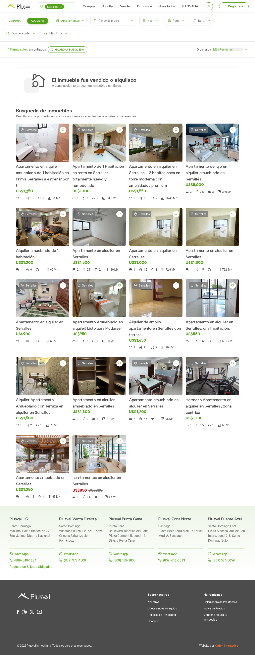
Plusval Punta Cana (125, 519)
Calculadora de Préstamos (220, 602)
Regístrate (236, 6)
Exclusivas (145, 6)
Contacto (153, 621)
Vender (125, 6)
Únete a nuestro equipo (162, 608)
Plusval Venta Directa (78, 519)
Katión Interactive (226, 645)
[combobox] (56, 6)
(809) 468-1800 (124, 560)
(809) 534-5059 (224, 560)
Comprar (89, 6)
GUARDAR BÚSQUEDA (69, 49)
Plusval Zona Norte (174, 519)
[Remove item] (61, 7)
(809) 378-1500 (75, 560)
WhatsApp (21, 554)
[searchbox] (65, 6)
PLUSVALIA (190, 6)
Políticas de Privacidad (162, 614)
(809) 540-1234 (25, 560)
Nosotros (153, 602)
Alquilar (108, 6)
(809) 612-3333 (174, 560)
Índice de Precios (214, 608)
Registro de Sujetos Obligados (31, 567)
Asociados (167, 6)
